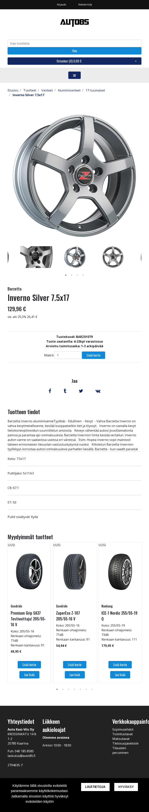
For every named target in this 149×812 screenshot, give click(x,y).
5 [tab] (80, 689)
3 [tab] (77, 275)
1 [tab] (66, 275)
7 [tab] (92, 689)
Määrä (49, 355)
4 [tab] (83, 275)
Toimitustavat (122, 734)
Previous (5, 263)
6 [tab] (86, 689)
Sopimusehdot (122, 729)
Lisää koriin (93, 355)
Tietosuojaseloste (125, 743)
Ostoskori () (69, 61)
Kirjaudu (62, 4)
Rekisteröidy (85, 4)
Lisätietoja (95, 787)
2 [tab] (72, 275)
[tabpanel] (74, 257)
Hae (74, 50)
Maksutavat (121, 739)
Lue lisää (29, 674)
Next (144, 263)
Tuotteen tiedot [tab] (24, 412)
